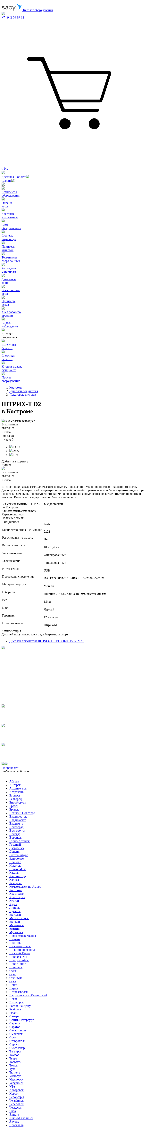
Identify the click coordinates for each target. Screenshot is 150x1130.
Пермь (13, 988)
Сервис (6, 180)
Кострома (15, 890)
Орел (12, 974)
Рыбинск (15, 1009)
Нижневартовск (20, 946)
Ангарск (15, 785)
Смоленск (16, 1034)
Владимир (16, 823)
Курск (13, 904)
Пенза (13, 984)
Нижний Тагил (19, 953)
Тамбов (14, 1055)
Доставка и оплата (14, 176)
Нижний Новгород (22, 949)
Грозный (15, 844)
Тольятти (15, 1062)
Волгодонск (17, 830)
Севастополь (17, 1030)
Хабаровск (16, 1090)
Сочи (12, 1037)
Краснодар (16, 893)
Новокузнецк (18, 956)
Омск (13, 970)
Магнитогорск (19, 918)
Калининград (18, 876)
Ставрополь (17, 1041)
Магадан (15, 914)
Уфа (12, 1086)
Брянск (14, 809)
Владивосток (18, 816)
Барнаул (14, 795)
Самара (14, 1016)
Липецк (14, 907)
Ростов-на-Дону (20, 1005)
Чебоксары (16, 1097)
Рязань (13, 1012)
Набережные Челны (22, 935)
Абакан (14, 781)
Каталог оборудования (37, 10)
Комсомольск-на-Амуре (25, 886)
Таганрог (15, 1051)
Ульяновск (16, 1079)
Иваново (15, 862)
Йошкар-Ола (17, 869)
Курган (14, 900)
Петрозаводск (18, 991)
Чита (12, 1111)
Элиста (14, 1114)
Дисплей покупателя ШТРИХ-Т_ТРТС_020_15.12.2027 (46, 641)
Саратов (14, 1027)
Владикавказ (17, 820)
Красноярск (17, 897)
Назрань (14, 939)
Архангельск (18, 788)
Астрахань (16, 792)
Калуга (14, 879)
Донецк (14, 851)
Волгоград (16, 827)
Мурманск (16, 932)
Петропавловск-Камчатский (28, 995)
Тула (12, 1069)
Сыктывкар (17, 1048)
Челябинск (16, 1100)
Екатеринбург (18, 855)
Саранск (15, 1023)
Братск (13, 806)
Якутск (14, 1121)
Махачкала (16, 925)
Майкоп (14, 921)
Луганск (15, 911)
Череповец (16, 1104)
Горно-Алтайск (19, 841)
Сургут (14, 1044)
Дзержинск (16, 848)
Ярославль (16, 1125)
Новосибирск (18, 963)
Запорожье (16, 858)
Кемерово (15, 883)
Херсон (14, 1093)
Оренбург (15, 977)
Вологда (14, 834)
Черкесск (15, 1107)
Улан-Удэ (15, 1076)
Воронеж (15, 837)
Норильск (15, 967)
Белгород (15, 799)
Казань (14, 872)
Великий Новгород (22, 813)
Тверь (13, 1058)
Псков (13, 998)
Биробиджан (17, 802)
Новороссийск (19, 960)
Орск (12, 981)
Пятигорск (16, 1002)
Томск (13, 1065)
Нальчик (15, 942)
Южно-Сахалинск (21, 1118)
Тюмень (14, 1072)
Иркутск (15, 865)
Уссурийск (16, 1083)
